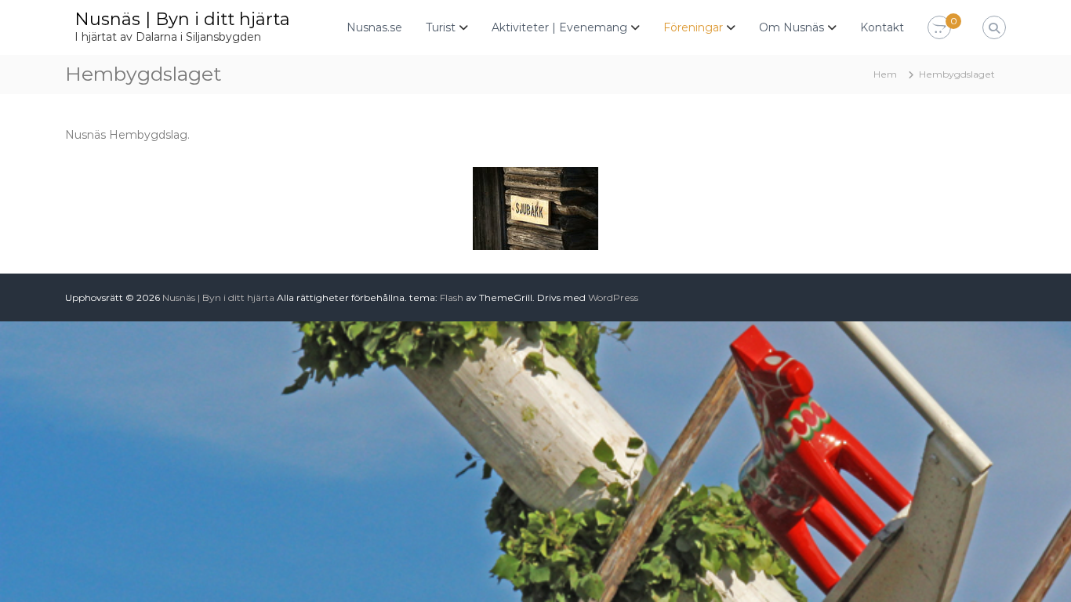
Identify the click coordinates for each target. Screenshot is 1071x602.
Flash (451, 297)
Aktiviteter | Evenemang (559, 27)
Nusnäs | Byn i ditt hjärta (182, 19)
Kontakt (882, 27)
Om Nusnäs (791, 27)
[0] (939, 28)
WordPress (613, 297)
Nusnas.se (374, 27)
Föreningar (693, 27)
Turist (441, 27)
